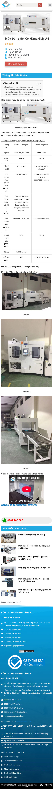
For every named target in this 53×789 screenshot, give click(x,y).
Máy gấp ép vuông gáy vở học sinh (34, 567)
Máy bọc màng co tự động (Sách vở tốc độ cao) (34, 590)
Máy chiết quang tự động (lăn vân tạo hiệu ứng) (34, 557)
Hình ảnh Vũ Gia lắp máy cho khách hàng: (21, 92)
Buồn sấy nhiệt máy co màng (31, 534)
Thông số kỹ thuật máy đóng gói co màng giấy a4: (24, 90)
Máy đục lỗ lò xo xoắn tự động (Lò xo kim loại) (34, 546)
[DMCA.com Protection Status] (26, 651)
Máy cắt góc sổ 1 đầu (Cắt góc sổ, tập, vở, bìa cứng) (34, 579)
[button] (50, 5)
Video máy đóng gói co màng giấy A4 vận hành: (23, 94)
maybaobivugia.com (23, 721)
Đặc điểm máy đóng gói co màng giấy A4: (18, 87)
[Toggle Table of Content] (38, 84)
